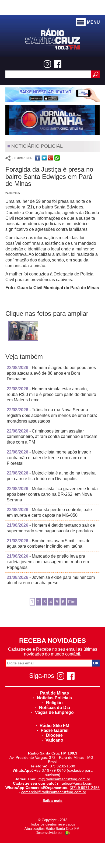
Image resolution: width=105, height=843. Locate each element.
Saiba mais (52, 800)
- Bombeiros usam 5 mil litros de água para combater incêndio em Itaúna (48, 544)
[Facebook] (57, 64)
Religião (54, 702)
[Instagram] (47, 64)
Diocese (54, 735)
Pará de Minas (54, 693)
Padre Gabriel (54, 730)
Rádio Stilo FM (54, 725)
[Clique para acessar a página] (52, 94)
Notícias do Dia (54, 707)
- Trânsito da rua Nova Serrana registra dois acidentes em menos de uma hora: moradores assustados (52, 415)
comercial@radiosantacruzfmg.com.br (53, 792)
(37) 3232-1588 (61, 766)
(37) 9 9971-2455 (85, 787)
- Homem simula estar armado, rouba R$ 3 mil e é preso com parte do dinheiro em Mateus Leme (51, 394)
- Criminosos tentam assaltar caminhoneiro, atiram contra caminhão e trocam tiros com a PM (52, 437)
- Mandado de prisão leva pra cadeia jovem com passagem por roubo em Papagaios (48, 562)
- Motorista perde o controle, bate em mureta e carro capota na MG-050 (49, 512)
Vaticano (54, 740)
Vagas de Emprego (54, 712)
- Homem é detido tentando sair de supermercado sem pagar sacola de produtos (51, 528)
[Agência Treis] (67, 833)
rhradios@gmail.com (74, 783)
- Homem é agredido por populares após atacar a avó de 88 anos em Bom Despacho (51, 373)
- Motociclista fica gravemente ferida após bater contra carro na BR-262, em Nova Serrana (52, 494)
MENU (93, 22)
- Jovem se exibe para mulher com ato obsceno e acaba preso (51, 580)
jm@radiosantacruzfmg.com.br (64, 779)
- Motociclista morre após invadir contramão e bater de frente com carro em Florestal (49, 458)
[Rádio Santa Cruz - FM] (52, 38)
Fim (71, 602)
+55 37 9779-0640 (50, 770)
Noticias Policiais (54, 698)
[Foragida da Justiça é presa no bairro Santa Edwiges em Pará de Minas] (23, 331)
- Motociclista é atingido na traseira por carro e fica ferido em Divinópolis (51, 476)
